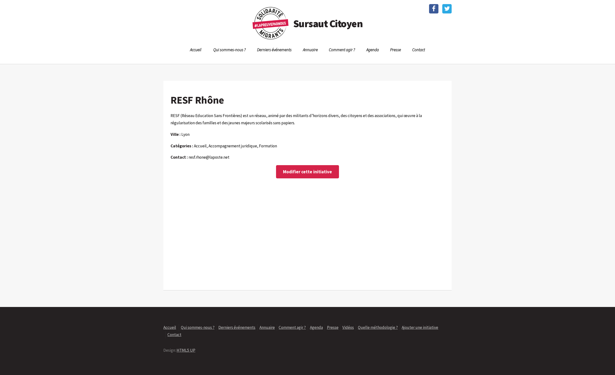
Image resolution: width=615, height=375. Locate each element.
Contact (418, 49)
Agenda (372, 49)
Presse (395, 49)
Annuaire (310, 49)
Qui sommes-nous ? (229, 49)
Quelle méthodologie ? (378, 327)
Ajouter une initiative (420, 327)
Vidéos (348, 327)
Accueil (195, 49)
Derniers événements (274, 49)
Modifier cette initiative (307, 172)
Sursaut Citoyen (328, 23)
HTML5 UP (186, 350)
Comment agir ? (342, 49)
